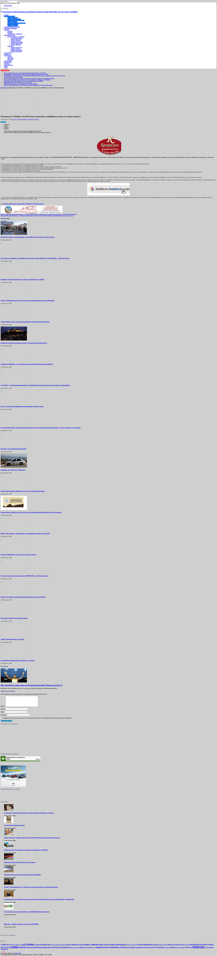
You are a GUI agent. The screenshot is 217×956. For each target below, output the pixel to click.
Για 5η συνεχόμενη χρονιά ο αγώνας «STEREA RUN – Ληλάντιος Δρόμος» (24, 576)
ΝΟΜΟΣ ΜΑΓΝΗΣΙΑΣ (16, 50)
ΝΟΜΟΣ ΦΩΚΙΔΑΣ (16, 45)
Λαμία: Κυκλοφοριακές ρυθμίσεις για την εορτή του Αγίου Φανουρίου (23, 491)
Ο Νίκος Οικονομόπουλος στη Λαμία (12, 639)
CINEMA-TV (7, 54)
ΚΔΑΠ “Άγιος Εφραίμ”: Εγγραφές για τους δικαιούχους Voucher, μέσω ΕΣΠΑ (25, 533)
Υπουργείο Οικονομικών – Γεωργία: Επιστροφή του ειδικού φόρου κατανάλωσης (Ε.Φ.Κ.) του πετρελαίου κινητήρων (39, 214)
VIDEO (6, 66)
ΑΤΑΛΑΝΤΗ (37, 944)
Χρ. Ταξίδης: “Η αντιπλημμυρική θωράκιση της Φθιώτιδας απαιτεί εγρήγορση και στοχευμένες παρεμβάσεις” (35, 385)
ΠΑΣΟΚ (93, 947)
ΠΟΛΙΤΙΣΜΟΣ (7, 55)
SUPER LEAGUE (18, 944)
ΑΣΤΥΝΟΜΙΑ (28, 944)
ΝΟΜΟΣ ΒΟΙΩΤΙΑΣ (16, 39)
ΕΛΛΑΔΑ (9, 31)
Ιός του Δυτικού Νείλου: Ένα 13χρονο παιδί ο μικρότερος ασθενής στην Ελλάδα (27, 79)
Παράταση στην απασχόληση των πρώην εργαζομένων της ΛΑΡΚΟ (23, 81)
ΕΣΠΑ (19, 204)
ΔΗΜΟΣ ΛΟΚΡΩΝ (12, 21)
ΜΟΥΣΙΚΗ (10, 59)
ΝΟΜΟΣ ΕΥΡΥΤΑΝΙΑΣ (17, 42)
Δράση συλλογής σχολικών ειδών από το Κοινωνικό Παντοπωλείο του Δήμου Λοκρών (29, 78)
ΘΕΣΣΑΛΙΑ (10, 46)
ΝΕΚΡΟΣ (82, 947)
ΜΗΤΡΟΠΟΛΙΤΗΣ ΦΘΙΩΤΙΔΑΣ (60, 947)
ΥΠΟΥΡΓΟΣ (188, 947)
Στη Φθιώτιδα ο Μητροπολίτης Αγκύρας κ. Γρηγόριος (18, 660)
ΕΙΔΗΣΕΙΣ (6, 30)
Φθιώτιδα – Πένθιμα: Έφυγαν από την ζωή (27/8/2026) (21, 924)
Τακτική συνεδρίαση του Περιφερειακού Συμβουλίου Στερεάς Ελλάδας (23, 597)
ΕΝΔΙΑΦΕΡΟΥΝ (8, 65)
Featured (6, 87)
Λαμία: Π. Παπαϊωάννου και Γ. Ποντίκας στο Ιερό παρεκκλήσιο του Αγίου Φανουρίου (28, 85)
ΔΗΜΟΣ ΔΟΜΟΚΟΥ (12, 24)
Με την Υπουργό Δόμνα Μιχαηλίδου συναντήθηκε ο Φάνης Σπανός (22, 406)
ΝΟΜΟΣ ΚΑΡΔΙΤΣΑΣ (16, 47)
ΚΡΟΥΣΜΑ (202, 944)
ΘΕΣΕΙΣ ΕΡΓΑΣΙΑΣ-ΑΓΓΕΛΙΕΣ (12, 27)
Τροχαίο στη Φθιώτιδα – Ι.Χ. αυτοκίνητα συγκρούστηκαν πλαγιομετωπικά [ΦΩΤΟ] (27, 364)
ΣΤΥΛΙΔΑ (167, 947)
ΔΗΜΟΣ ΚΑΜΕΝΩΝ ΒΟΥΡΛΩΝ (15, 20)
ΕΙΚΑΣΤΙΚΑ (10, 58)
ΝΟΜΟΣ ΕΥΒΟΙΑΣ (16, 40)
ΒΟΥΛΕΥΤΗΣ (45, 944)
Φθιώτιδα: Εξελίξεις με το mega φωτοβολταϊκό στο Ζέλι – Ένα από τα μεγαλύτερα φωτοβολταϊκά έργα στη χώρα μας (37, 215)
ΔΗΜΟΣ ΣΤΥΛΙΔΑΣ (12, 26)
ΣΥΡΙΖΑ (177, 947)
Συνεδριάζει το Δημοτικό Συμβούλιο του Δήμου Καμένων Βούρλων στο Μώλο (26, 74)
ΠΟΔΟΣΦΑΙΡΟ (139, 947)
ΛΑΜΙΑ (23, 204)
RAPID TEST (11, 944)
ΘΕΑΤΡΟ (9, 57)
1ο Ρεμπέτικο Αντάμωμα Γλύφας (13, 77)
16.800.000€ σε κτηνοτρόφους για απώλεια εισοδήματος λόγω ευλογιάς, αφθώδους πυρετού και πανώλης (34, 75)
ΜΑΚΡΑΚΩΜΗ (30, 947)
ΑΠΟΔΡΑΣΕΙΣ (8, 61)
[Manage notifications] (3, 952)
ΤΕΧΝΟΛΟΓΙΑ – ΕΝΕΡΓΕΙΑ (14, 34)
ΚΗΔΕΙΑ (187, 944)
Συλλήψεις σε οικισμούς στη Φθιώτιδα (13, 470)
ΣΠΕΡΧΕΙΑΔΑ (160, 947)
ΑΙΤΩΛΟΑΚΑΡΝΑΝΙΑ (16, 38)
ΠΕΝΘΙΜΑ (99, 947)
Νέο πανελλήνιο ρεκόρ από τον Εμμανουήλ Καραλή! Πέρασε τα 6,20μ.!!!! (25, 73)
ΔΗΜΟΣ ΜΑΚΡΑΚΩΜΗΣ (14, 19)
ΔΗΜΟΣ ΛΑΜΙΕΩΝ (12, 17)
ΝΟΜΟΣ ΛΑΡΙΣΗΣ (15, 49)
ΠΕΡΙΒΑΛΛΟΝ (8, 62)
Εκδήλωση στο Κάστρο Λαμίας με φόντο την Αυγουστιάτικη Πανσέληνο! (24, 343)
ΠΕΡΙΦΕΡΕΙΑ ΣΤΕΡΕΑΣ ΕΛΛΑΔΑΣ (34, 204)
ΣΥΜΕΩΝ (172, 947)
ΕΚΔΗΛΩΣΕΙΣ (8, 53)
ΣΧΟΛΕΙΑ (182, 947)
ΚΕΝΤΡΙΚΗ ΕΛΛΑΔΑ (9, 35)
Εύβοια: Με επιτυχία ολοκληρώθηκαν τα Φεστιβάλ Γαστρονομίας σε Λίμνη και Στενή (28, 237)
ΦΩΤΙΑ (206, 947)
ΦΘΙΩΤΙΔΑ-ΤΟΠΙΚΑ (9, 16)
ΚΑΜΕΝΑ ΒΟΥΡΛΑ (180, 944)
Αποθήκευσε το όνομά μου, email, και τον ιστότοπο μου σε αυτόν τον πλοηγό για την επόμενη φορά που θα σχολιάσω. (37, 718)
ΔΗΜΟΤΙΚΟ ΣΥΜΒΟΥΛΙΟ (131, 944)
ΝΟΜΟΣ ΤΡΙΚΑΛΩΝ (16, 51)
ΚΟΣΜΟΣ (9, 32)
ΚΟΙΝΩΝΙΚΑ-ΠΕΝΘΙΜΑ (10, 28)
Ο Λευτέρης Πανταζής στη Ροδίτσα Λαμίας (14, 618)
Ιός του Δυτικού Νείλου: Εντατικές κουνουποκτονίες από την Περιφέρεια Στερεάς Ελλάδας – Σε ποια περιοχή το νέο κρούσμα (41, 427)
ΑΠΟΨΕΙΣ (6, 64)
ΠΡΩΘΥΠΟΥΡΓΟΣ (149, 947)
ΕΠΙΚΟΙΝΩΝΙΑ (8, 5)
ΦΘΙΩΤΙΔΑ (198, 947)
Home (2, 87)
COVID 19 (4, 944)
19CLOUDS (18, 953)
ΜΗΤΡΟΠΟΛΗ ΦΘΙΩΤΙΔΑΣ (42, 947)
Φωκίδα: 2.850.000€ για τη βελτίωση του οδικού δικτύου (18, 554)
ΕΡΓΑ (15, 204)
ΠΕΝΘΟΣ (105, 947)
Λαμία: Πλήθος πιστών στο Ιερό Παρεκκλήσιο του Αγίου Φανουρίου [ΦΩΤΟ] (25, 322)
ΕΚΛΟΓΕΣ (161, 944)
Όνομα (3, 709)
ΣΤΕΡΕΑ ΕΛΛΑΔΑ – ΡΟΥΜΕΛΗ (15, 36)
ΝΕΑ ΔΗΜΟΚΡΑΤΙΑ (75, 947)
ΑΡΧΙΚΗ (6, 15)
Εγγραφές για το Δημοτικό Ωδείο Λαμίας (13, 449)
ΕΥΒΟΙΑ (166, 944)
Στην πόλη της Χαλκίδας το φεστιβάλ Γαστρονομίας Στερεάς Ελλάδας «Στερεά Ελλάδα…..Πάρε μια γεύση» (35, 258)
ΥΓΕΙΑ (5, 68)
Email (3, 712)
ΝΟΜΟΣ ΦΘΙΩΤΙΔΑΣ (16, 43)
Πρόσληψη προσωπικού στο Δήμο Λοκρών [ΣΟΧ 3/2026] (20, 84)
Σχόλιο (3, 706)
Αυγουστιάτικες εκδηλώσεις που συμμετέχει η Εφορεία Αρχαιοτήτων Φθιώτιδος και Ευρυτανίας (31, 512)
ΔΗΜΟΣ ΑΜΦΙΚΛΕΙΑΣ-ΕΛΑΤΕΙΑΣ (16, 23)
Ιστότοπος (4, 715)
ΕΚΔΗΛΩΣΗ (155, 944)
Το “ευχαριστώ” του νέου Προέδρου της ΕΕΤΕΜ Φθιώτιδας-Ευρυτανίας (26, 912)
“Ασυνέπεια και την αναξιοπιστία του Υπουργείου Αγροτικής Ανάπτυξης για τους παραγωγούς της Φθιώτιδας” (39, 899)
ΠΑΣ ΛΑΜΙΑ (88, 947)
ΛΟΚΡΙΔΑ (22, 947)
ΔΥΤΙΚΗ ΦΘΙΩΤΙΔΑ (145, 944)
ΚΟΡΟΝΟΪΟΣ (194, 944)
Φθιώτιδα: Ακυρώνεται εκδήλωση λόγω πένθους (18, 82)
